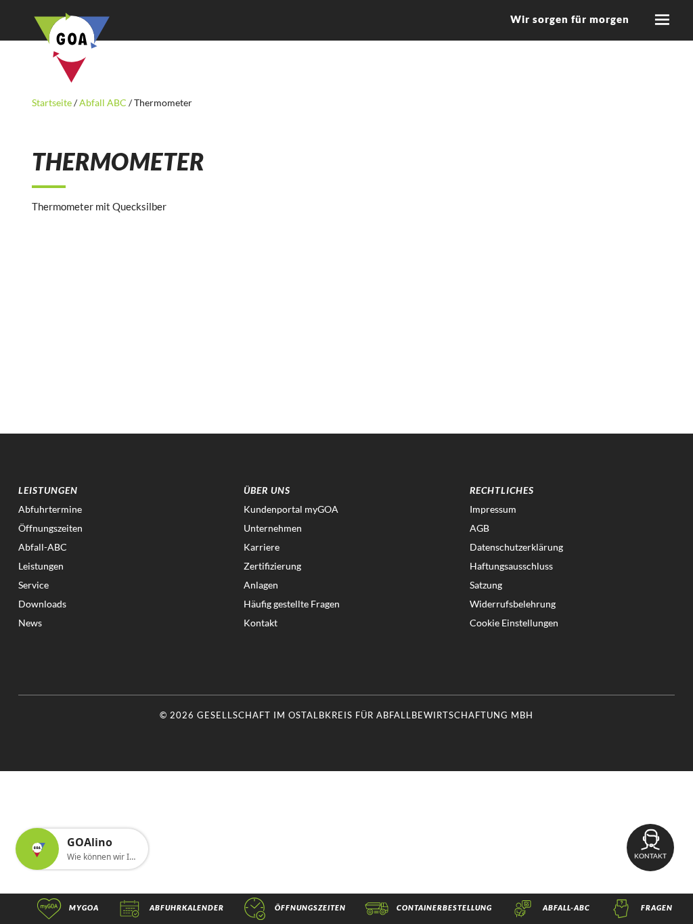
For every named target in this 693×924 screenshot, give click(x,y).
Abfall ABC (103, 102)
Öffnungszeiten (50, 528)
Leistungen (41, 566)
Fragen (657, 907)
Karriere (262, 547)
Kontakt (260, 622)
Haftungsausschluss (511, 566)
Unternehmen (273, 528)
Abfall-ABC (42, 547)
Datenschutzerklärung (516, 547)
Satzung (486, 585)
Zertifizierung (272, 566)
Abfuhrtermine (50, 509)
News (30, 622)
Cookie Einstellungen (514, 622)
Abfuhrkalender (187, 907)
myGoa (84, 907)
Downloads (42, 603)
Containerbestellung (444, 907)
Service (33, 585)
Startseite (53, 102)
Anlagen (261, 585)
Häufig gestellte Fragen (292, 603)
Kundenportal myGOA (291, 509)
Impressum (493, 509)
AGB (479, 528)
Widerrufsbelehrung (513, 603)
